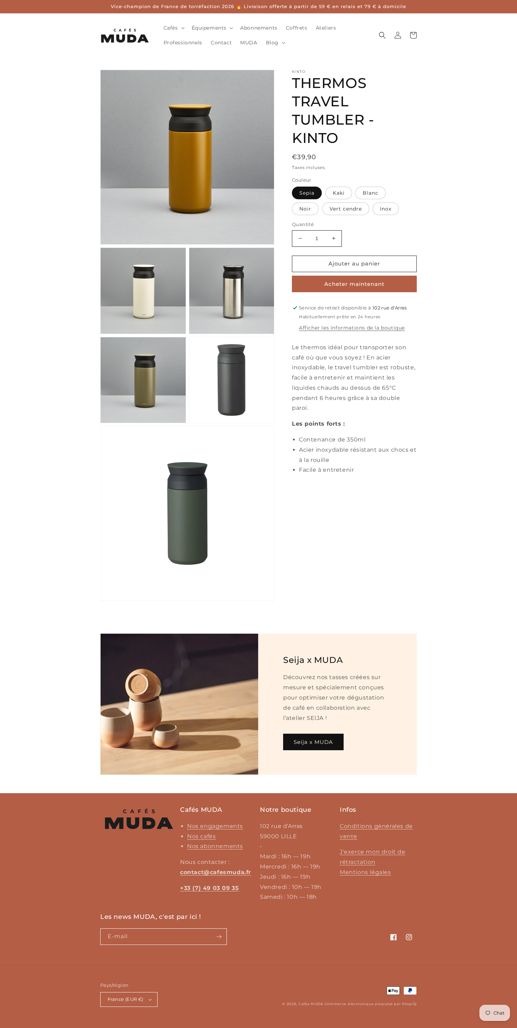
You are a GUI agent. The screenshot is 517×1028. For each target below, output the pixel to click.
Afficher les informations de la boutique (352, 328)
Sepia (306, 193)
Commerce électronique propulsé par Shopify (371, 1004)
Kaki (339, 193)
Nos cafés (201, 836)
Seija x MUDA (313, 742)
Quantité (303, 224)
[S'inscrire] (218, 936)
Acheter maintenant (354, 284)
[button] (173, 27)
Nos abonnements (215, 846)
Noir (305, 209)
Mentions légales (365, 872)
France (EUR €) (125, 999)
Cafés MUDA (311, 1004)
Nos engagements (215, 826)
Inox (385, 209)
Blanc (370, 193)
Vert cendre (346, 209)
